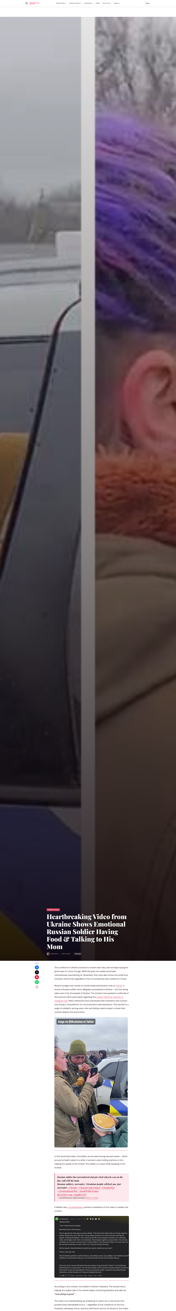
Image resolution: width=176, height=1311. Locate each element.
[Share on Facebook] (37, 967)
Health (98, 3)
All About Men (60, 3)
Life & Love (106, 3)
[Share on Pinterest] (37, 977)
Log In (147, 3)
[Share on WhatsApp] (37, 982)
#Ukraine (72, 1187)
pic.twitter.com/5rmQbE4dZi (71, 1194)
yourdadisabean (75, 1207)
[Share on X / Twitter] (37, 972)
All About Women (74, 3)
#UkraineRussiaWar (67, 1191)
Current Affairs (53, 909)
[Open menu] (26, 3)
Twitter (119, 985)
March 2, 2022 (92, 1198)
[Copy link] (37, 987)
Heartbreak (87, 3)
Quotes (116, 3)
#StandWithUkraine (88, 1191)
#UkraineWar (107, 1187)
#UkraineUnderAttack (89, 1187)
